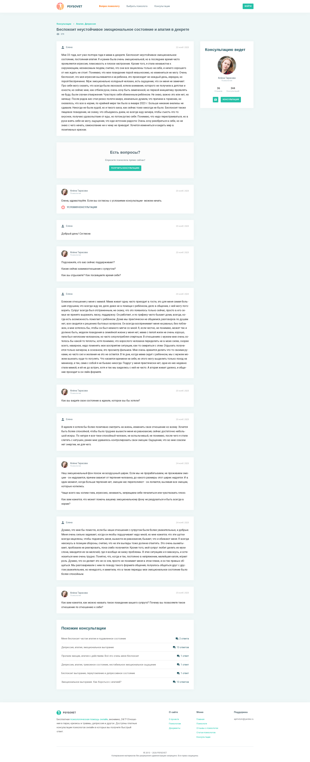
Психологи (201, 723)
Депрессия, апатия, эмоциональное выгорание (87, 647)
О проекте (174, 719)
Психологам (175, 723)
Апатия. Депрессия (86, 24)
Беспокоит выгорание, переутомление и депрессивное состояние (98, 673)
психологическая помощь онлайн (89, 719)
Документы (174, 728)
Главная (200, 719)
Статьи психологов (206, 732)
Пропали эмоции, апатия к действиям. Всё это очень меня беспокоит (100, 655)
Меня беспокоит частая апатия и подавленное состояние (93, 638)
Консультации (64, 24)
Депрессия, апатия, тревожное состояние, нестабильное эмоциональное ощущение (108, 664)
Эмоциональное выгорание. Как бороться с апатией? (91, 681)
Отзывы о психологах (207, 728)
